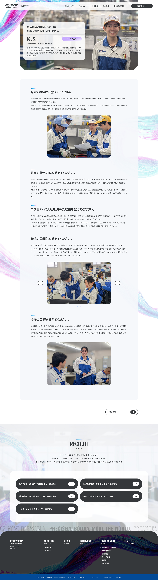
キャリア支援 (106, 557)
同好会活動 (105, 563)
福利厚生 (105, 560)
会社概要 (48, 547)
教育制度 (105, 554)
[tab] (77, 306)
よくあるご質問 (119, 6)
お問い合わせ (71, 577)
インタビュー (83, 6)
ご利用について (82, 577)
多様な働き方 (106, 551)
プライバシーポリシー (93, 577)
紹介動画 (95, 6)
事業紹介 (48, 551)
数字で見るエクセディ (109, 547)
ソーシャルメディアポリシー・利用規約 (111, 577)
